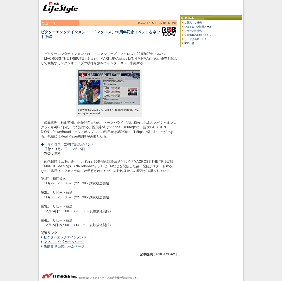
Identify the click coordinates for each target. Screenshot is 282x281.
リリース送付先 (193, 30)
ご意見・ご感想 (193, 22)
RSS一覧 (189, 43)
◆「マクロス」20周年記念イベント (67, 144)
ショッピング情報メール (198, 26)
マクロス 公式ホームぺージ (63, 242)
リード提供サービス (195, 39)
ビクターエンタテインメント (65, 237)
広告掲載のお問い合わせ (198, 35)
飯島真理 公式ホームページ (63, 246)
